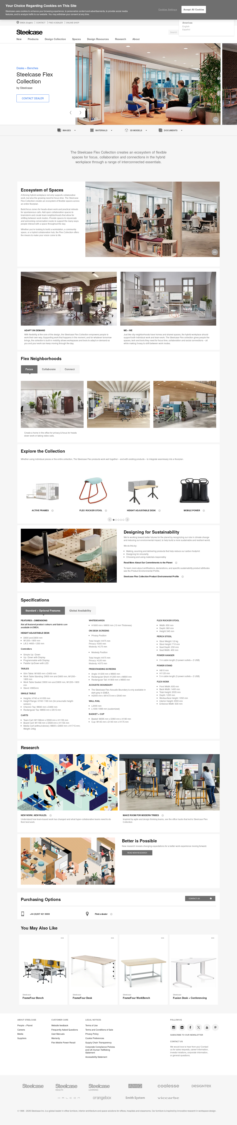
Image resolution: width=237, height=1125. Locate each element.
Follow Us (176, 1020)
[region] (118, 10)
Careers (21, 1029)
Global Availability (80, 610)
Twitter (198, 1027)
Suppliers (21, 1038)
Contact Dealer (33, 98)
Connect (70, 369)
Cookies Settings (167, 9)
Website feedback (59, 1025)
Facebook (190, 1027)
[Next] (80, 112)
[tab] (110, 519)
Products (33, 39)
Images (67, 130)
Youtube (207, 1027)
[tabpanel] (148, 84)
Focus (29, 369)
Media (20, 1033)
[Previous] (70, 112)
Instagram (173, 1027)
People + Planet (24, 1025)
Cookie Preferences (94, 1038)
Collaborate (49, 369)
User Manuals (58, 1033)
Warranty (55, 1038)
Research (120, 39)
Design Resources (98, 39)
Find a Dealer (56, 22)
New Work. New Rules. (34, 815)
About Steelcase (26, 1020)
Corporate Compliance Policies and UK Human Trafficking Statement (100, 1049)
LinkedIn (182, 1027)
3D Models (136, 130)
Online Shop (72, 22)
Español (186, 29)
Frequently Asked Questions (64, 1029)
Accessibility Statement (96, 1057)
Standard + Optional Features (43, 610)
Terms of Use (91, 1025)
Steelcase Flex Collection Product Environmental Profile (151, 576)
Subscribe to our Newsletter (186, 1035)
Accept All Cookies (193, 9)
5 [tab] (123, 520)
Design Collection (55, 39)
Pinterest (215, 1027)
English (185, 26)
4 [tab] (121, 520)
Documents (170, 130)
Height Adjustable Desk (141, 510)
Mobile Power (192, 510)
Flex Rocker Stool (90, 510)
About (136, 39)
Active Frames (40, 510)
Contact (40, 22)
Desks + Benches (27, 68)
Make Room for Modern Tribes (141, 815)
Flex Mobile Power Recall (63, 1042)
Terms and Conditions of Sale (99, 1029)
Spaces (76, 39)
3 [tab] (118, 520)
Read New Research (137, 853)
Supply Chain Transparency (98, 1042)
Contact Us (194, 898)
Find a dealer (101, 914)
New (19, 39)
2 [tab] (116, 520)
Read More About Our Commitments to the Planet (148, 562)
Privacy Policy (92, 1033)
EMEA (26, 22)
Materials (101, 130)
